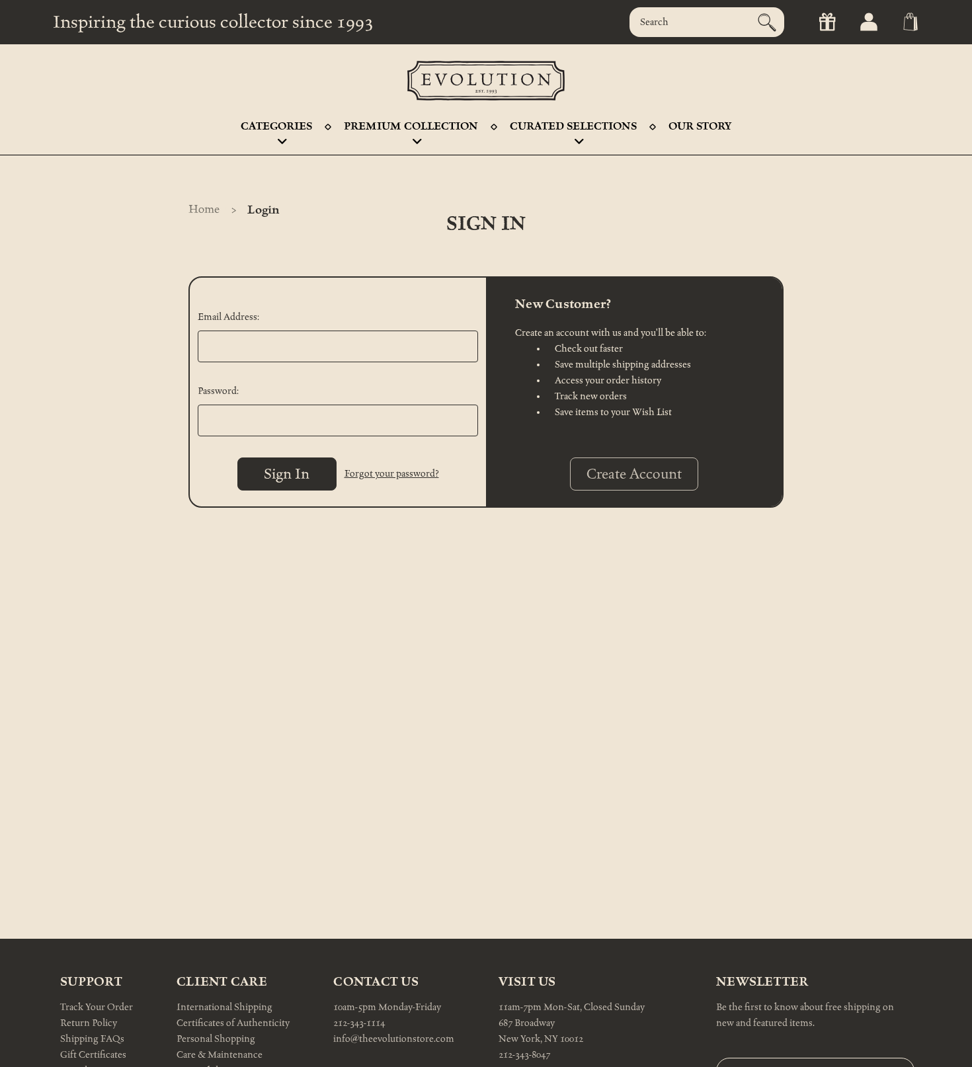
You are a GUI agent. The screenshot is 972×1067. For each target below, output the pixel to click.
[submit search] (767, 22)
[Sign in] (868, 22)
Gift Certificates (93, 1054)
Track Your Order (96, 1007)
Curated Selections (573, 126)
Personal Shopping (216, 1039)
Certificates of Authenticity (233, 1023)
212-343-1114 (359, 1023)
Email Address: (228, 317)
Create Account (634, 474)
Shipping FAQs (92, 1039)
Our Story (699, 126)
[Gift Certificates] (826, 22)
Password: (218, 391)
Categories (276, 126)
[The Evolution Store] (486, 80)
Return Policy (88, 1023)
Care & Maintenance (220, 1054)
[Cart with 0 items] (909, 22)
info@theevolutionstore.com (393, 1039)
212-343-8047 (524, 1054)
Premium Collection (411, 126)
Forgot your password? (391, 473)
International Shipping (224, 1007)
